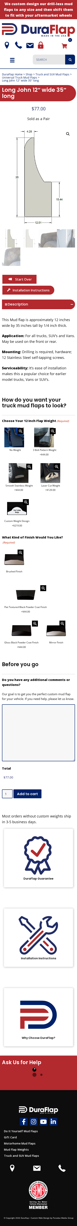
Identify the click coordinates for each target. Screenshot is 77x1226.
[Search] (70, 59)
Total (6, 768)
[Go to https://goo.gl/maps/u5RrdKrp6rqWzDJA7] (12, 1170)
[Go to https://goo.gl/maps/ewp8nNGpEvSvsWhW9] (6, 45)
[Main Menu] (12, 60)
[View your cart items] (64, 45)
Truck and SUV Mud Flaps (52, 74)
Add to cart (27, 793)
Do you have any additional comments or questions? (36, 682)
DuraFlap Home (12, 74)
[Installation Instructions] (38, 937)
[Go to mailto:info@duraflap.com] (29, 45)
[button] (67, 133)
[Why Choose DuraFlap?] (38, 1017)
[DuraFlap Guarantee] (38, 858)
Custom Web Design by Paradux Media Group (52, 1218)
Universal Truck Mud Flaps (19, 77)
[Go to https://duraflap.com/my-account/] (40, 45)
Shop (29, 74)
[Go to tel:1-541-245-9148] (17, 45)
